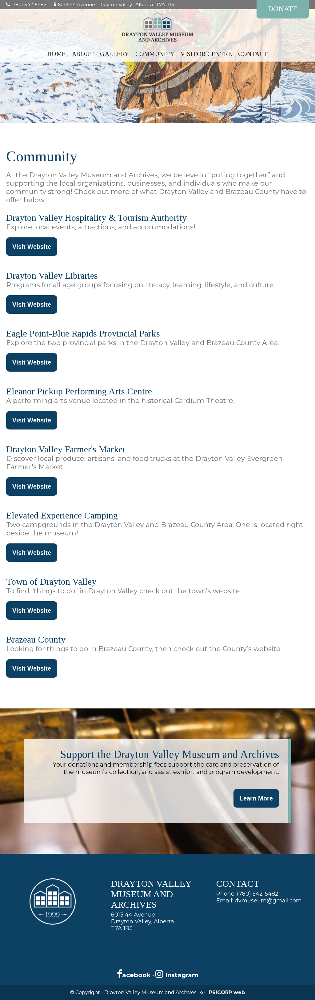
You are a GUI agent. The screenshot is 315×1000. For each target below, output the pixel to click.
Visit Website (31, 246)
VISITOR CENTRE (206, 53)
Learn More (256, 798)
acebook (136, 975)
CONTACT (253, 53)
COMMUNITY (155, 53)
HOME (56, 53)
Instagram (180, 975)
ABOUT (83, 53)
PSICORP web (227, 992)
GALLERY (114, 53)
